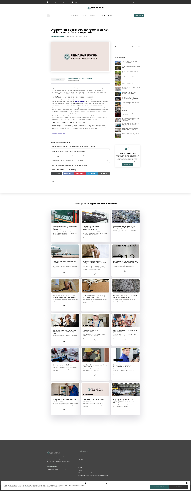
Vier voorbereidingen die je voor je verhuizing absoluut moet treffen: (64, 296)
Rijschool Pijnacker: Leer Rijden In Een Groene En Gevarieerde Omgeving (130, 124)
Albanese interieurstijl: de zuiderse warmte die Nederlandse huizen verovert (130, 135)
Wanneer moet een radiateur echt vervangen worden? (80, 165)
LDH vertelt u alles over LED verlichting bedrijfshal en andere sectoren (124, 401)
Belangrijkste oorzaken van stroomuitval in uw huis (122, 365)
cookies (26, 486)
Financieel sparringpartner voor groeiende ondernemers (130, 82)
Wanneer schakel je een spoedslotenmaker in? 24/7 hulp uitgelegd (130, 109)
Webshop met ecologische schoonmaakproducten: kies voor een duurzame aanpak (94, 262)
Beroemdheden (82, 462)
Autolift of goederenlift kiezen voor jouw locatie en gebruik (130, 77)
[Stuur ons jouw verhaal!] (127, 148)
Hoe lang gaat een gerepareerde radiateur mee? (80, 156)
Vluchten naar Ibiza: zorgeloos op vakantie (64, 261)
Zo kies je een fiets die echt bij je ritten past (130, 72)
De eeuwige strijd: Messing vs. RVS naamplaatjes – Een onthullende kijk (125, 261)
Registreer (80, 470)
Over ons (92, 15)
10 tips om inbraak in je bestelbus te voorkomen (130, 113)
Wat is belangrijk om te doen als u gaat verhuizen (125, 331)
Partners (84, 15)
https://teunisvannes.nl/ (59, 133)
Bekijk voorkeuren (178, 486)
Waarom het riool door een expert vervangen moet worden (125, 296)
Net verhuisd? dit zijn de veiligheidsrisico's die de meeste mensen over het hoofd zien (130, 98)
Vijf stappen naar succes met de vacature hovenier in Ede (130, 93)
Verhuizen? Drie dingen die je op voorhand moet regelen (94, 296)
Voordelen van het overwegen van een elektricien (64, 400)
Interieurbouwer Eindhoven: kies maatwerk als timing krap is (130, 129)
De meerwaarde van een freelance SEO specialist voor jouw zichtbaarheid (130, 119)
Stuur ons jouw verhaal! (128, 153)
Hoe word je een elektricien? (62, 365)
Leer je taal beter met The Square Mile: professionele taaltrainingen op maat (65, 332)
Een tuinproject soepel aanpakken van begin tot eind (130, 103)
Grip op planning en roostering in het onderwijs (131, 88)
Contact (110, 15)
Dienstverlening (58, 36)
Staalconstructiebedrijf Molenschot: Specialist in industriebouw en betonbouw (65, 228)
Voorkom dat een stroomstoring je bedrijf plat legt (95, 365)
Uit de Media (74, 15)
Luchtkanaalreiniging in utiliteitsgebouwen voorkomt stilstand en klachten (93, 228)
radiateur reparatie (80, 101)
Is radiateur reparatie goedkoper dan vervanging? (80, 151)
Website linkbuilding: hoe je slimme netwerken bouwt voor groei (94, 472)
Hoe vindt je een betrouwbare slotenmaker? (93, 400)
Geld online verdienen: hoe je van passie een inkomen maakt (93, 475)
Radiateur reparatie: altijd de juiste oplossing (80, 78)
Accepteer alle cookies (159, 486)
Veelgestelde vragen (73, 80)
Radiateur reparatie (61, 181)
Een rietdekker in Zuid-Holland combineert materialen (129, 62)
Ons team (102, 15)
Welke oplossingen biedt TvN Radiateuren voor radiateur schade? (80, 146)
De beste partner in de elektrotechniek (90, 331)
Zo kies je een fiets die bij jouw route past (131, 67)
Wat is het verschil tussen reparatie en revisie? (80, 160)
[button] (187, 483)
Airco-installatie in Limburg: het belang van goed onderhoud (124, 227)
